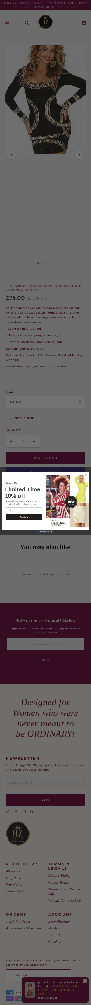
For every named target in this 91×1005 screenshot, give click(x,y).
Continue (23, 517)
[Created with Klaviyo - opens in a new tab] (45, 531)
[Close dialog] (86, 475)
